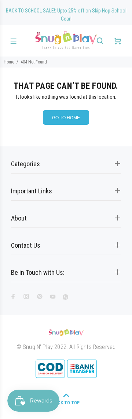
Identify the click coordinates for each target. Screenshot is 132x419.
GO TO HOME (66, 117)
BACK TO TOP (66, 402)
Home (9, 62)
